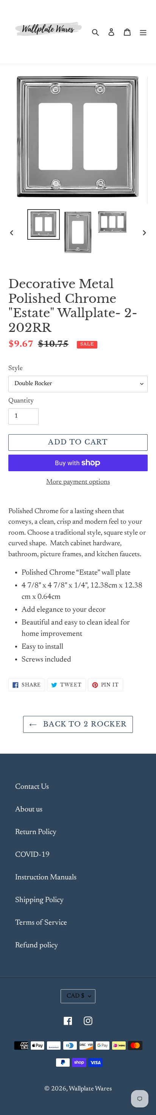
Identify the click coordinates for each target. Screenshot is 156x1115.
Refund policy (36, 945)
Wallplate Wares (90, 1089)
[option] (44, 224)
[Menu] (143, 31)
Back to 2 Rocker (83, 724)
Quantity (21, 401)
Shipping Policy (39, 900)
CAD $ (75, 996)
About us (28, 809)
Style (15, 368)
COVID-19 (32, 855)
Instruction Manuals (45, 877)
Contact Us (32, 787)
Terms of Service (41, 923)
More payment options (78, 482)
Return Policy (35, 832)
